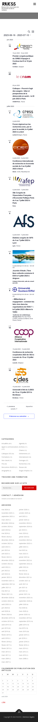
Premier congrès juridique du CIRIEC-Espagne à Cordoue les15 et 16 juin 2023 (23, 60)
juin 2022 (5, 571)
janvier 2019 (23, 635)
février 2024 (6, 537)
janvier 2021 (23, 594)
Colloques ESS (6, 454)
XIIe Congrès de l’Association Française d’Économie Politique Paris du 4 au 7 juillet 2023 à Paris (23, 197)
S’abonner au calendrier (17, 416)
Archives (22, 447)
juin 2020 (5, 608)
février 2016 (23, 645)
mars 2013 (5, 652)
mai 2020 (22, 608)
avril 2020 (5, 611)
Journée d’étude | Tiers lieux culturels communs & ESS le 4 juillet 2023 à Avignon (23, 274)
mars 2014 (22, 648)
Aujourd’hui (29, 406)
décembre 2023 (7, 540)
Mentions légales (28, 717)
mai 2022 (22, 571)
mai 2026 (5, 510)
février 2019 (6, 635)
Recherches (23, 464)
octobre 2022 (6, 564)
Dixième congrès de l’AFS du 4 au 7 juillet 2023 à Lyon (23, 240)
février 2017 (6, 645)
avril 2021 (22, 591)
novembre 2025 (7, 513)
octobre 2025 (23, 513)
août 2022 (5, 567)
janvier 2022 (6, 577)
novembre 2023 (24, 540)
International (23, 457)
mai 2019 (22, 628)
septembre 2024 (24, 526)
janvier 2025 (23, 520)
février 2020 (6, 614)
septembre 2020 (24, 601)
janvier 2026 (23, 510)
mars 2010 (22, 655)
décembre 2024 (7, 523)
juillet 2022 (22, 567)
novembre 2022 (24, 560)
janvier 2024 (23, 537)
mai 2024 (5, 533)
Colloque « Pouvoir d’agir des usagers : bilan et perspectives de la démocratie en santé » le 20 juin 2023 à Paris (23, 93)
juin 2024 (22, 530)
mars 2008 (22, 659)
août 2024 (5, 530)
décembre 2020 (7, 598)
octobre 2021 (23, 581)
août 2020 (5, 604)
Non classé (5, 460)
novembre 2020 (24, 598)
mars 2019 (22, 631)
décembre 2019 (7, 618)
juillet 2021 (5, 587)
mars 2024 (22, 533)
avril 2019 (5, 631)
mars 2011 (5, 655)
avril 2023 (5, 554)
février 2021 (6, 594)
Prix (3, 464)
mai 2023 (22, 550)
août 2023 (5, 547)
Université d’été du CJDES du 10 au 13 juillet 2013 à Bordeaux (23, 392)
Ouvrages (22, 460)
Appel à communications (10, 447)
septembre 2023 (24, 543)
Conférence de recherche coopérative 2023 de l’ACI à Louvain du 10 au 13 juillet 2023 (23, 356)
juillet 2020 (22, 604)
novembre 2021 (7, 581)
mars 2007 (5, 662)
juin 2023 (5, 550)
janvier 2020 (23, 614)
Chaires (21, 450)
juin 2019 (5, 628)
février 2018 (6, 642)
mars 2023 (22, 554)
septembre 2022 (24, 564)
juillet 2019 (22, 625)
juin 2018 (22, 638)
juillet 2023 (22, 547)
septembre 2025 (7, 516)
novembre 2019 (24, 618)
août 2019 (5, 625)
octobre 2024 (6, 526)
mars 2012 (22, 652)
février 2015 (6, 648)
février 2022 (23, 574)
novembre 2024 (24, 523)
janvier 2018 (23, 642)
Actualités (5, 443)
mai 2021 (5, 591)
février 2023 (6, 557)
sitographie (5, 471)
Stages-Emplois (24, 471)
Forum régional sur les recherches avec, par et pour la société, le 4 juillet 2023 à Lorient (23, 128)
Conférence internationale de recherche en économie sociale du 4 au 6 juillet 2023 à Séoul (23, 165)
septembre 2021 (7, 584)
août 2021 (22, 584)
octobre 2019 (6, 621)
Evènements (23, 454)
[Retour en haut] (19, 712)
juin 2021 (22, 587)
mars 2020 (22, 611)
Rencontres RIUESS (8, 467)
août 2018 (5, 638)
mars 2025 (5, 520)
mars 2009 (5, 659)
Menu (34, 4)
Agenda (21, 443)
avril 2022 (5, 574)
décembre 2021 (24, 577)
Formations (6, 457)
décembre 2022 (7, 560)
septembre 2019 (24, 621)
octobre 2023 (6, 543)
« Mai (3, 702)
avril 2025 (22, 516)
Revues (21, 467)
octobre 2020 (6, 601)
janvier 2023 (23, 557)
